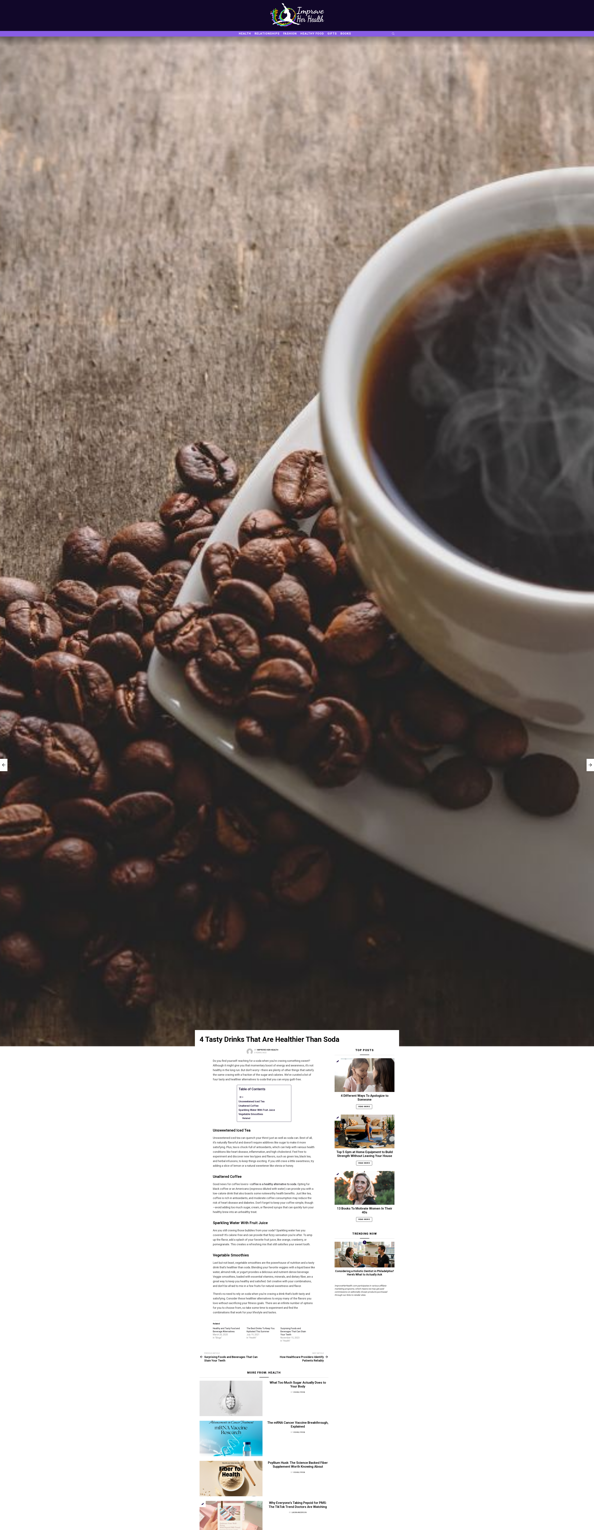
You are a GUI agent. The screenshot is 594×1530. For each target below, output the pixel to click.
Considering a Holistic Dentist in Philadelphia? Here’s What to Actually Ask (364, 1272)
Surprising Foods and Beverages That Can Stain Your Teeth (293, 1331)
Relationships (267, 33)
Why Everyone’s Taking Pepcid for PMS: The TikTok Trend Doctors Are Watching (298, 1504)
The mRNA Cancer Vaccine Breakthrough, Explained (297, 1424)
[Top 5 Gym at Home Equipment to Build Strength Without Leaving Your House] (364, 1131)
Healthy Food (312, 33)
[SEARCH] (393, 33)
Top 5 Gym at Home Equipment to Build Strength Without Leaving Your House (364, 1154)
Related (246, 1118)
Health (245, 33)
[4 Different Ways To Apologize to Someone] (364, 1075)
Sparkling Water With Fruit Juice (257, 1110)
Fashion (290, 33)
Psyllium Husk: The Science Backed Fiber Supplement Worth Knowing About (298, 1464)
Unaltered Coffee (248, 1105)
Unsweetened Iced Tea (252, 1101)
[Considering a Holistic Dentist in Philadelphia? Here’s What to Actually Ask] (364, 1254)
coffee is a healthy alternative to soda (273, 1184)
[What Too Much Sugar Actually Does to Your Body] (231, 1398)
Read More (364, 1107)
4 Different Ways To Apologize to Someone (364, 1097)
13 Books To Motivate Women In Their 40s (364, 1210)
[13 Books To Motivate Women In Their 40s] (364, 1188)
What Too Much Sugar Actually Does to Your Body (298, 1384)
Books (345, 33)
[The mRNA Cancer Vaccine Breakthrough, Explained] (231, 1438)
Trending (203, 1504)
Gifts (332, 33)
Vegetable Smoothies (251, 1114)
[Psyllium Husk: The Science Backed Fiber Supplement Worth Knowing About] (231, 1478)
